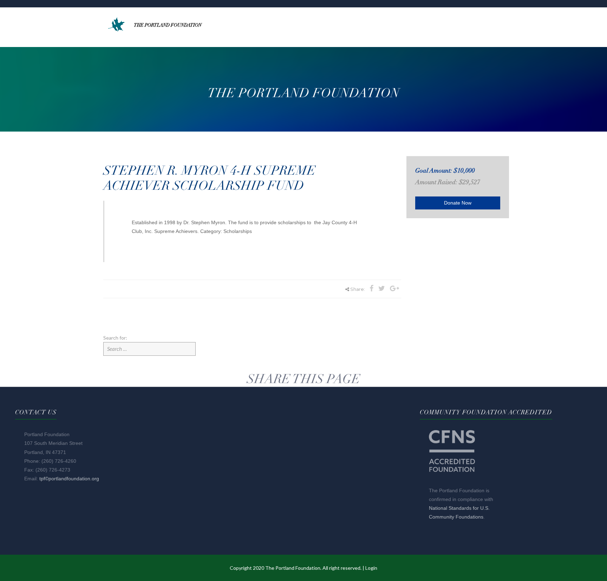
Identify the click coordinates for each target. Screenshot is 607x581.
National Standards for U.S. (459, 508)
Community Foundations (456, 517)
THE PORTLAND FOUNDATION (168, 25)
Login (371, 568)
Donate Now (457, 203)
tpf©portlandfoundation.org (69, 478)
